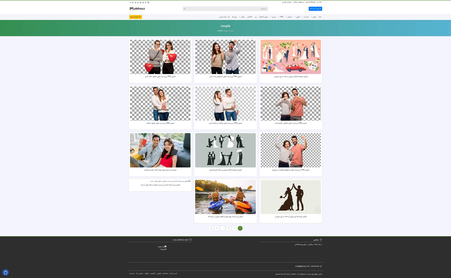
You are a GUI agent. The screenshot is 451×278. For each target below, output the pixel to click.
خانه (319, 17)
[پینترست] (146, 2)
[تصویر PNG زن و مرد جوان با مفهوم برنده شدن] (225, 56)
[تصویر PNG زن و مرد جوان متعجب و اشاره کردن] (225, 103)
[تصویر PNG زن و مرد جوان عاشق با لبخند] (160, 103)
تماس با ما (139, 273)
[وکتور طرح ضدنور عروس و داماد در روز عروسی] (290, 197)
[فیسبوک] (133, 2)
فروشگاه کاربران (310, 2)
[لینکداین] (141, 2)
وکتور (314, 17)
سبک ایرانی (223, 17)
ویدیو (274, 17)
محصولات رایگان (298, 2)
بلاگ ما (319, 2)
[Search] (185, 8)
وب (255, 17)
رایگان (243, 17)
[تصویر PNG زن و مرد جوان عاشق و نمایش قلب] (290, 103)
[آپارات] (148, 2)
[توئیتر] (130, 2)
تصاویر (290, 17)
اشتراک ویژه (134, 17)
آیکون (298, 17)
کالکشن (249, 17)
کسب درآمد (173, 273)
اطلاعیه (153, 273)
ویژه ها (234, 17)
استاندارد (165, 273)
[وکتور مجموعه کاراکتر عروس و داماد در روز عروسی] (290, 56)
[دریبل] (143, 2)
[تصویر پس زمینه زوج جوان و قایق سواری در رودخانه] (225, 197)
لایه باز (306, 17)
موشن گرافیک (263, 17)
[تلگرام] (135, 2)
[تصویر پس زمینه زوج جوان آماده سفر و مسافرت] (160, 150)
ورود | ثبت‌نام (314, 8)
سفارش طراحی (287, 2)
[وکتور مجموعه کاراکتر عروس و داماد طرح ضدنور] (225, 150)
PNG (281, 17)
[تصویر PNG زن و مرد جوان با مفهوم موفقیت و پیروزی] (290, 150)
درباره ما (131, 273)
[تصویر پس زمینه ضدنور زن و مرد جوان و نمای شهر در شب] (170, 181)
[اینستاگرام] (138, 2)
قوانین (159, 273)
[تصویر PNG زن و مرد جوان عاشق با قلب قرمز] (160, 56)
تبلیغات (147, 273)
